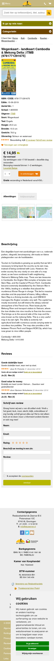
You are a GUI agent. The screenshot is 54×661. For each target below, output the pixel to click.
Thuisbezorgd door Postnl (29, 588)
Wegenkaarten (8, 40)
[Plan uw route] (32, 532)
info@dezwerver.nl (28, 526)
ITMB (13, 113)
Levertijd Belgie (10, 168)
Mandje (50, 3)
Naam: (6, 425)
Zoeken (49, 12)
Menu (7, 3)
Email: (6, 434)
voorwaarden (27, 475)
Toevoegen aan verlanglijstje (16, 145)
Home (15, 38)
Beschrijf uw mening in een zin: (18, 448)
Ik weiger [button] (32, 648)
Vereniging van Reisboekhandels (28, 583)
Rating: (6, 442)
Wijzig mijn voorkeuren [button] (32, 653)
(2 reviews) (31, 139)
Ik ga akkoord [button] (32, 643)
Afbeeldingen (9, 196)
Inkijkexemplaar (27, 196)
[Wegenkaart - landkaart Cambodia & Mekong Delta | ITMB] (8, 76)
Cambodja (32, 38)
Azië (23, 38)
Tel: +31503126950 (45, 4)
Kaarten (43, 38)
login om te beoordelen (32, 372)
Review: (7, 456)
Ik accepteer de (20, 475)
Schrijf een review (44, 139)
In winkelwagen (27, 174)
